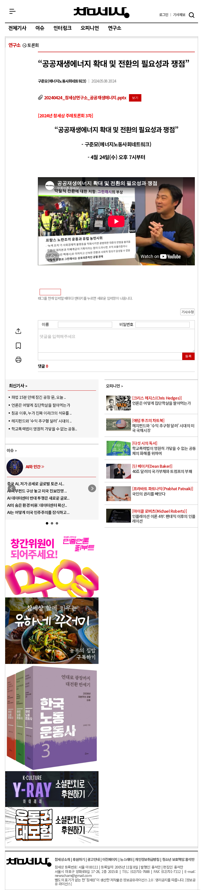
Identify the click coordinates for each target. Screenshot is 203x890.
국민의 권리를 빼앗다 (162, 491)
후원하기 (79, 859)
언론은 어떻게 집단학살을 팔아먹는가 (40, 405)
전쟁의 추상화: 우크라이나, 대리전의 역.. (39, 484)
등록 (188, 356)
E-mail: (189, 871)
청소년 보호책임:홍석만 (178, 859)
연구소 (115, 28)
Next (92, 488)
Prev (12, 488)
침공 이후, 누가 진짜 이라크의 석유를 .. (41, 413)
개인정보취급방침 (147, 859)
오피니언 (90, 28)
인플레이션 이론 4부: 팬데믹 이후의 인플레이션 (164, 516)
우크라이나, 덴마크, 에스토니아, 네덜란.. (39, 505)
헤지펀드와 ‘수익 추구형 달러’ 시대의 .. (41, 421)
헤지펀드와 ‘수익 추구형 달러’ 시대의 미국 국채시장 (163, 425)
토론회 (33, 45)
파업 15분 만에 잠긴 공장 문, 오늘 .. (38, 397)
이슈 (39, 28)
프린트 (18, 360)
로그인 (163, 14)
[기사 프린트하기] (18, 360)
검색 (192, 15)
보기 (135, 98)
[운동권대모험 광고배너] (52, 841)
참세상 (101, 12)
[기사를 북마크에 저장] (18, 345)
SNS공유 (18, 331)
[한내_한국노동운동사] (52, 769)
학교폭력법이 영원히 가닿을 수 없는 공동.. (44, 429)
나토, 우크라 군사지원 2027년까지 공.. (37, 498)
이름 (45, 324)
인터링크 (62, 28)
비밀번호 (126, 324)
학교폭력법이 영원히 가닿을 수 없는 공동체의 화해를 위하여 (164, 448)
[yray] (52, 805)
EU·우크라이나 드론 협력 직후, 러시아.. (38, 491)
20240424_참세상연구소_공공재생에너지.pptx (85, 97)
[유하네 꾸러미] (52, 662)
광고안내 (93, 859)
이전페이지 (109, 859)
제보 (179, 14)
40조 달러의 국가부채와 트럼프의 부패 (162, 469)
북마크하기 (18, 345)
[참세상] (28, 862)
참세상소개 (62, 859)
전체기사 (17, 28)
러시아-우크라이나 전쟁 (44, 466)
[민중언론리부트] (52, 595)
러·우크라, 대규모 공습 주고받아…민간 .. (39, 512)
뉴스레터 (126, 859)
